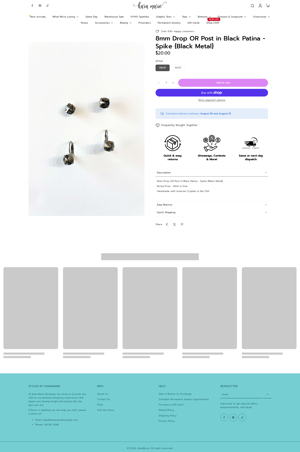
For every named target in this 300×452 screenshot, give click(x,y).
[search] (252, 5)
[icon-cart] (268, 5)
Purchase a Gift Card (171, 404)
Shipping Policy (168, 415)
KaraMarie (143, 448)
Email (225, 394)
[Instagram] (40, 5)
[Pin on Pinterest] (182, 224)
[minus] (159, 82)
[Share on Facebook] (167, 224)
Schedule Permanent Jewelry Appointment (184, 399)
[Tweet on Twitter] (174, 224)
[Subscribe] (267, 394)
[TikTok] (47, 5)
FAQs (100, 404)
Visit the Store (105, 410)
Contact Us (103, 399)
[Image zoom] (86, 129)
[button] (223, 83)
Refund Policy (166, 410)
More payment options (211, 100)
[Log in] (260, 5)
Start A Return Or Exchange (175, 394)
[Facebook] (32, 5)
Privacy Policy (167, 421)
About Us (102, 394)
